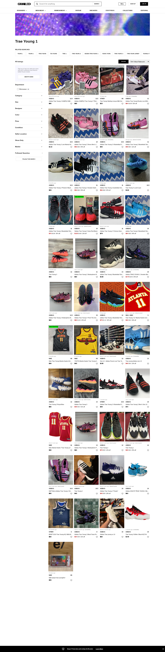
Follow (123, 61)
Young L (20, 53)
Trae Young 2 (76, 53)
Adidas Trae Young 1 (91, 53)
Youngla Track (148, 53)
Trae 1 (64, 53)
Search (96, 3)
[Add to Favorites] (71, 104)
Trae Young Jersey (133, 53)
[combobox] (68, 4)
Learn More (99, 649)
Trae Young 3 (118, 53)
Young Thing (106, 53)
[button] (29, 89)
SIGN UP (132, 3)
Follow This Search (28, 159)
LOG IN (144, 3)
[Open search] (37, 4)
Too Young (53, 53)
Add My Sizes (28, 76)
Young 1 (31, 53)
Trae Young (42, 53)
